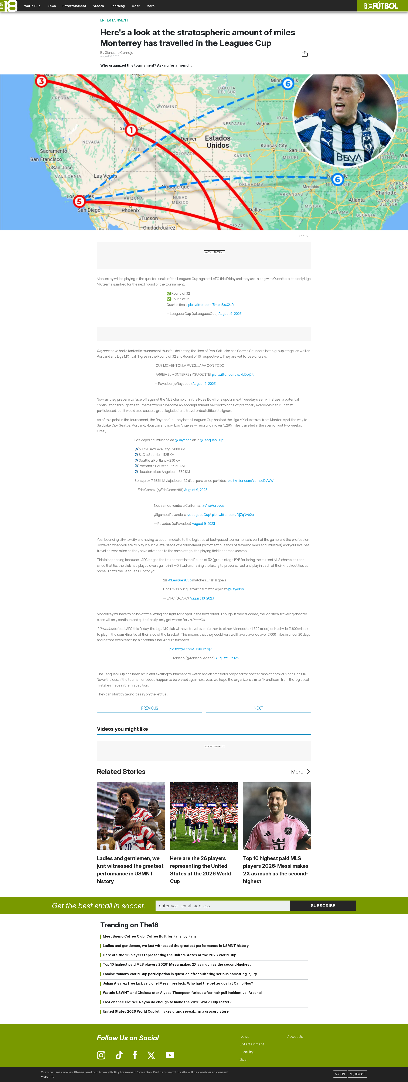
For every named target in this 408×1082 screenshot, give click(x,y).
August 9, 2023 (230, 313)
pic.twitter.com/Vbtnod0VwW (250, 480)
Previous (149, 708)
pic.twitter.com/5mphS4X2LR (211, 304)
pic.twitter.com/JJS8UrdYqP (190, 649)
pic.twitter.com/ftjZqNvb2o (233, 514)
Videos (98, 6)
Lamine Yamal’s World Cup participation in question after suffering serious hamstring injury (180, 974)
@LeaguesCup (211, 440)
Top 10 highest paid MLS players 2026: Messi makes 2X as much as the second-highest (177, 964)
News (51, 6)
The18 (303, 236)
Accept (340, 1074)
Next (258, 708)
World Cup (32, 6)
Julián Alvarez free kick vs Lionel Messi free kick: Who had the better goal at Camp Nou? (178, 983)
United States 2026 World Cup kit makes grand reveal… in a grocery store (166, 1011)
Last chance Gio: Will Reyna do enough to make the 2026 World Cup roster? (167, 1002)
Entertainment (74, 6)
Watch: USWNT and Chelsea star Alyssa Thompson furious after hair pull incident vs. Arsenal (182, 993)
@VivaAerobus (213, 505)
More (151, 6)
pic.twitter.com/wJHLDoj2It (233, 374)
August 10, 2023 (202, 598)
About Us (295, 1036)
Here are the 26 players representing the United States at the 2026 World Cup (169, 955)
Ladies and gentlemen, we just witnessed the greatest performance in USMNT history (176, 946)
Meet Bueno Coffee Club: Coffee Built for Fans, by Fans (150, 936)
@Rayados (183, 440)
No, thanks (357, 1074)
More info (47, 1077)
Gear (136, 6)
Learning (118, 6)
